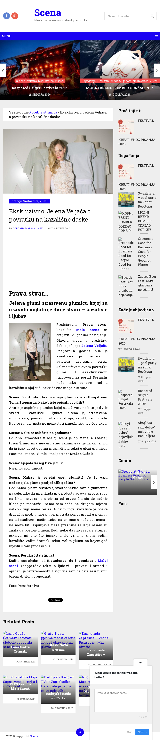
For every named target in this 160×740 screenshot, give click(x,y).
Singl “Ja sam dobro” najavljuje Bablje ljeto (146, 429)
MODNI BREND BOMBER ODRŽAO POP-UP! (145, 221)
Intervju (16, 201)
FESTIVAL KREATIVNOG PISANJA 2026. (137, 132)
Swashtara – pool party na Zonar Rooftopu (147, 199)
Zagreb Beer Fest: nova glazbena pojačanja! (147, 282)
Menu (6, 36)
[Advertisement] (58, 260)
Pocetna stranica (43, 112)
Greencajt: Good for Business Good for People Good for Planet (145, 251)
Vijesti (44, 201)
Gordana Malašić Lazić (28, 228)
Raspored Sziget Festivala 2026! (145, 397)
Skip (129, 732)
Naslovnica (30, 201)
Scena (47, 12)
